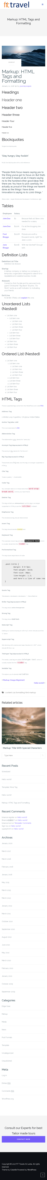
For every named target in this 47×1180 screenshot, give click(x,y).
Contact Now (23, 1139)
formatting (20, 692)
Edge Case (6, 1006)
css (14, 692)
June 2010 (6, 945)
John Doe (6, 219)
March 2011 (6, 914)
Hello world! (39, 683)
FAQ (41, 406)
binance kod (6, 823)
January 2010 (7, 976)
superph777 (6, 829)
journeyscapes (25, 86)
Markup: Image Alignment (14, 680)
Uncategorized (7, 1053)
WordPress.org (8, 1099)
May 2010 (5, 953)
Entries (6, 1083)
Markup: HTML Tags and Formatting (18, 76)
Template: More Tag (9, 787)
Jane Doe (6, 226)
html (27, 692)
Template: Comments (22, 823)
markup (32, 692)
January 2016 (7, 875)
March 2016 (6, 859)
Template (5, 1045)
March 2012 (6, 898)
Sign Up (5, 826)
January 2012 (7, 906)
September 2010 (8, 929)
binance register (8, 817)
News (4, 1030)
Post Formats (7, 1037)
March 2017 (6, 851)
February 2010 (7, 968)
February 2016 (7, 867)
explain (24, 298)
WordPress (31, 1170)
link (18, 428)
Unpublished (7, 1061)
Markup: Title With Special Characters (22, 748)
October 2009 (7, 984)
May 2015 (5, 882)
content (8, 692)
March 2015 (6, 890)
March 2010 (6, 960)
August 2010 (7, 937)
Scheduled (6, 772)
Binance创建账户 (8, 820)
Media (4, 1022)
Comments (8, 1091)
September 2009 (8, 992)
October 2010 (7, 921)
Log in (4, 1075)
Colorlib (13, 1170)
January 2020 (7, 843)
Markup (11, 62)
